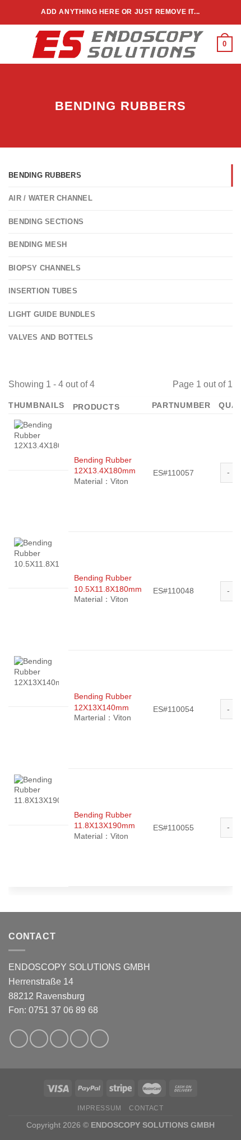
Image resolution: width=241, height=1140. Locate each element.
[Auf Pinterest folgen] (99, 1038)
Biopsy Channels (44, 268)
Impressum (99, 1108)
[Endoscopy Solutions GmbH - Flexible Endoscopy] (119, 44)
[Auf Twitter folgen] (59, 1038)
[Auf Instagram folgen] (39, 1038)
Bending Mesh (37, 244)
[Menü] (15, 44)
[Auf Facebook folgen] (19, 1038)
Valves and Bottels (51, 337)
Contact (146, 1108)
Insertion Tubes (42, 291)
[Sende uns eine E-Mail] (79, 1038)
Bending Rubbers (44, 175)
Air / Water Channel (50, 198)
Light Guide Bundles (51, 314)
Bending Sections (46, 221)
